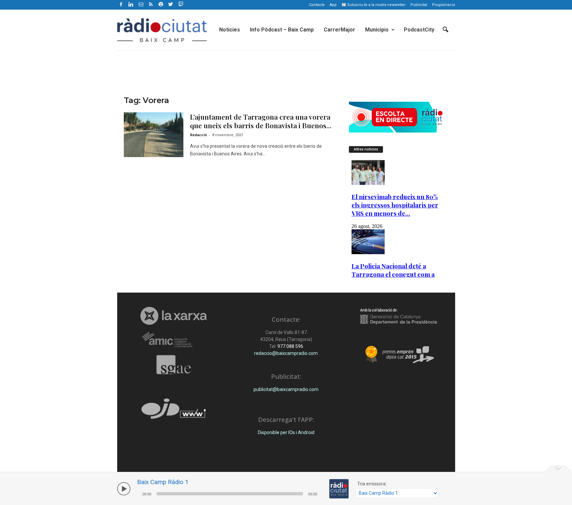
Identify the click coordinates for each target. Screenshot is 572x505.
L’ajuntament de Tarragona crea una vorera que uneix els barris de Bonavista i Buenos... (260, 121)
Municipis (377, 30)
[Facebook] (121, 5)
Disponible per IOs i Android (286, 432)
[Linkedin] (131, 5)
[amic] (173, 340)
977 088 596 (289, 346)
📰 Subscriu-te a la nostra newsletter (373, 5)
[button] (445, 30)
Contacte (317, 5)
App (333, 5)
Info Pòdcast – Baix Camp (282, 30)
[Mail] (141, 5)
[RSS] (151, 5)
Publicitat (418, 5)
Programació (443, 5)
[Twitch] (180, 3)
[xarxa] (173, 316)
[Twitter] (171, 5)
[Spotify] (161, 5)
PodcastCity (419, 30)
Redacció (198, 135)
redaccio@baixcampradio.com (286, 353)
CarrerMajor (339, 30)
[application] (229, 492)
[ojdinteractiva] (173, 411)
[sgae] (173, 364)
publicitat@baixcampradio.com (286, 389)
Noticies (229, 30)
